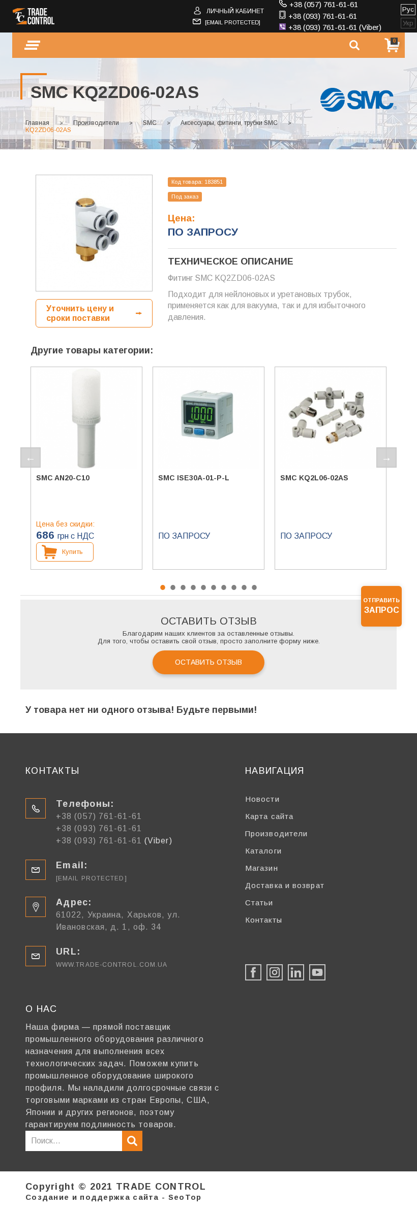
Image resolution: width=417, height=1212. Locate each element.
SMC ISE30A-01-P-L (193, 478)
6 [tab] (213, 587)
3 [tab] (183, 587)
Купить (72, 551)
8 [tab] (234, 587)
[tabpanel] (86, 468)
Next (386, 457)
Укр (408, 23)
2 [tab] (173, 587)
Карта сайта (269, 816)
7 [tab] (224, 587)
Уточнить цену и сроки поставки (80, 313)
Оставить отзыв (208, 662)
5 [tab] (203, 587)
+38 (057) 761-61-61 (323, 4)
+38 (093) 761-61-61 (322, 16)
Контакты (263, 919)
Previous (30, 457)
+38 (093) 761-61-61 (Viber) (334, 27)
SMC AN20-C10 (63, 478)
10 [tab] (254, 587)
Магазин (261, 868)
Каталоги (263, 850)
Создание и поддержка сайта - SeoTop (113, 1197)
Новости (262, 799)
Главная (37, 122)
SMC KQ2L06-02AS (314, 478)
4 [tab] (193, 587)
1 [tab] (163, 587)
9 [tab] (244, 587)
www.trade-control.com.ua (111, 964)
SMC (150, 122)
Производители (96, 122)
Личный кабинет (235, 11)
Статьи (259, 902)
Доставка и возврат (284, 885)
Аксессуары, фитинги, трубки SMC (229, 122)
